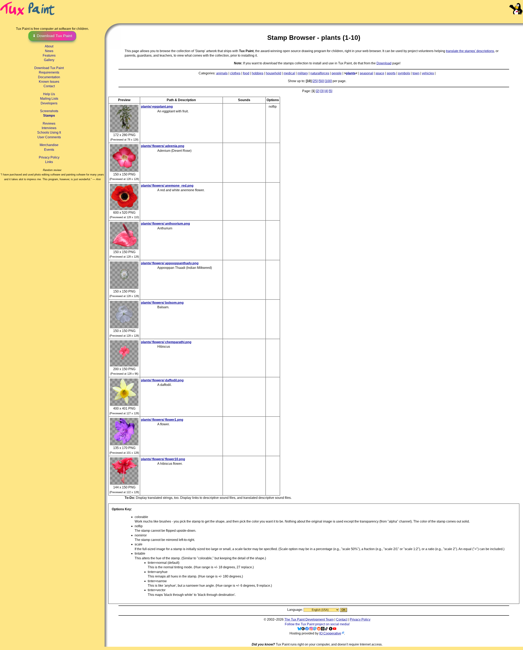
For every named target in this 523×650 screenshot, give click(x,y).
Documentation (49, 77)
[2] (317, 91)
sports (391, 73)
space (379, 73)
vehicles (428, 73)
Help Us (49, 94)
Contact (49, 86)
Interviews (49, 128)
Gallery (49, 60)
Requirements (49, 72)
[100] (328, 81)
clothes (235, 73)
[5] (330, 91)
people (337, 73)
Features (49, 55)
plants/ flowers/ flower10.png (163, 459)
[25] (315, 81)
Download (384, 63)
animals (222, 73)
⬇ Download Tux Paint (52, 36)
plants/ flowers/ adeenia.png (162, 146)
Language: (295, 609)
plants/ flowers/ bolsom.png (162, 302)
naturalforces (319, 73)
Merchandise (49, 145)
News (49, 51)
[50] (321, 81)
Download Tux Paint (49, 68)
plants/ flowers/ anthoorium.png (165, 223)
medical (289, 73)
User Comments (49, 137)
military (302, 73)
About (49, 46)
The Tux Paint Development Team (309, 619)
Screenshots (49, 111)
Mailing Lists (49, 98)
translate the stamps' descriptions (470, 51)
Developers (49, 103)
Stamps (49, 115)
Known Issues (49, 81)
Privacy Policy (49, 157)
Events (49, 149)
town (415, 73)
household (273, 73)
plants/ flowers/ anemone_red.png (167, 185)
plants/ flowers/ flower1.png (162, 419)
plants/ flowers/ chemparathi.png (166, 342)
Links (49, 162)
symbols (404, 73)
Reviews (49, 123)
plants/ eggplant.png (157, 106)
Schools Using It (49, 132)
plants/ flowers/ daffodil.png (162, 380)
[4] (326, 91)
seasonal (366, 73)
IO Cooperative (330, 633)
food (246, 73)
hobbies (257, 73)
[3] (322, 91)
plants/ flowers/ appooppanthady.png (170, 263)
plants (350, 73)
